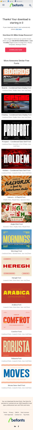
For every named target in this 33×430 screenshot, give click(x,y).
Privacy (11, 412)
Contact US (18, 415)
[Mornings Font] (16, 239)
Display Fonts (17, 90)
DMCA (17, 412)
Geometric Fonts (16, 173)
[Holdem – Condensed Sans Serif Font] (16, 159)
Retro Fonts (16, 280)
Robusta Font (16, 358)
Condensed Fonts (7, 90)
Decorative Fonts (8, 227)
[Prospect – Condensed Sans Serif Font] (16, 130)
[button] (30, 6)
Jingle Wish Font (16, 224)
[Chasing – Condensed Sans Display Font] (16, 103)
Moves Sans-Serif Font (16, 385)
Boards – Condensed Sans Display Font (16, 88)
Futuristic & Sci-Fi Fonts (20, 144)
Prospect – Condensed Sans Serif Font (16, 142)
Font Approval (8, 415)
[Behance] (15, 426)
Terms (5, 412)
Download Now (15, 50)
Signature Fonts (25, 200)
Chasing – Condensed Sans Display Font (16, 115)
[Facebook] (18, 426)
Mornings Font (16, 251)
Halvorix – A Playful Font (16, 197)
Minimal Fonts (16, 253)
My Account (19, 1)
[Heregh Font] (16, 266)
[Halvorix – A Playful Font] (16, 186)
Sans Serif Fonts (26, 90)
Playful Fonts (16, 200)
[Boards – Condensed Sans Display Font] (16, 76)
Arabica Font (16, 305)
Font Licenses (25, 412)
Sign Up (10, 1)
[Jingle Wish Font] (16, 212)
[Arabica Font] (16, 293)
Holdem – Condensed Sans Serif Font (17, 170)
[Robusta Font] (16, 347)
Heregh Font (16, 278)
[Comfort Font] (16, 320)
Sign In (3, 1)
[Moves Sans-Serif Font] (16, 374)
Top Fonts (26, 415)
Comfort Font (16, 332)
